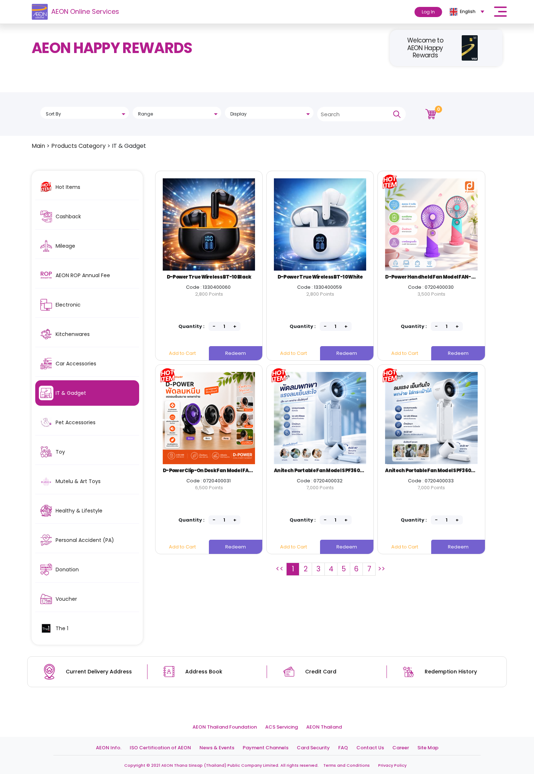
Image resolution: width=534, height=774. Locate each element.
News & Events (216, 747)
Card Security (313, 747)
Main (38, 146)
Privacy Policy (392, 765)
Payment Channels (265, 747)
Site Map (427, 747)
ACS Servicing (281, 727)
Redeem (235, 353)
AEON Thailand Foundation (225, 727)
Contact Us (370, 747)
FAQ (343, 747)
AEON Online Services (85, 11)
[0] (430, 113)
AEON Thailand (324, 727)
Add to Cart (182, 353)
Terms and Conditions (346, 765)
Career (400, 747)
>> (381, 569)
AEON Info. (108, 747)
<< (280, 569)
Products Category (78, 146)
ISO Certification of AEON (160, 747)
